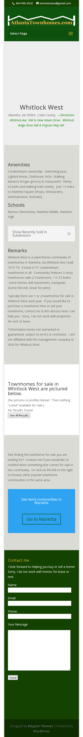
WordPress (41, 731)
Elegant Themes (40, 726)
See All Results (19, 415)
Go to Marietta (41, 519)
